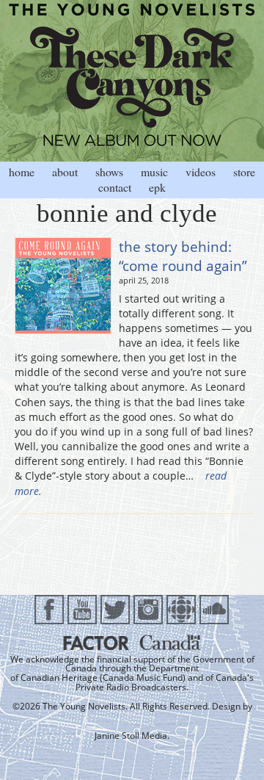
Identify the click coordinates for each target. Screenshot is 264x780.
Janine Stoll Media (131, 735)
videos (201, 171)
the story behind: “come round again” (183, 256)
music (154, 171)
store (244, 171)
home (21, 171)
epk (157, 187)
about (65, 171)
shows (109, 171)
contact (114, 187)
